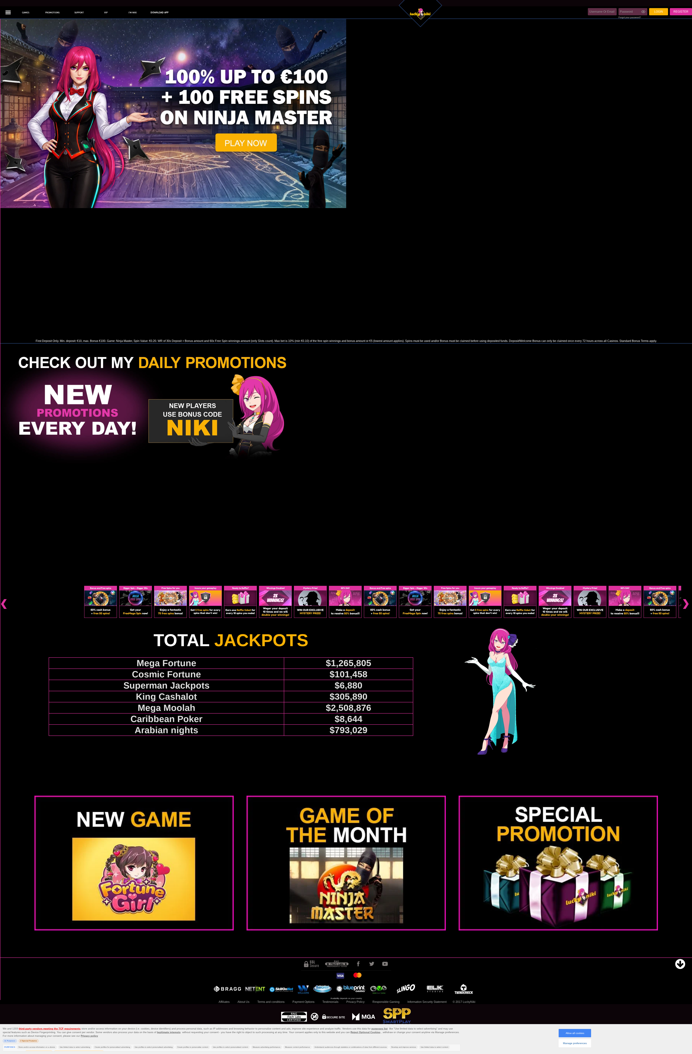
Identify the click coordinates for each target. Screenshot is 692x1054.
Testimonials (330, 1001)
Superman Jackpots (166, 685)
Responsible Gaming (386, 1001)
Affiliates (224, 1001)
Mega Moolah (166, 708)
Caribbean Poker (166, 719)
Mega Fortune (166, 663)
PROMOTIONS (52, 12)
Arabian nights (166, 730)
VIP (106, 12)
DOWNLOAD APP (159, 12)
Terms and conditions (271, 1001)
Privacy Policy (355, 1001)
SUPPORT (79, 12)
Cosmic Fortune (166, 674)
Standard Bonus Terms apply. (638, 340)
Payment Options (303, 1001)
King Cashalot (166, 697)
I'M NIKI (132, 12)
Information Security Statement (427, 1001)
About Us (243, 1001)
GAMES (25, 12)
